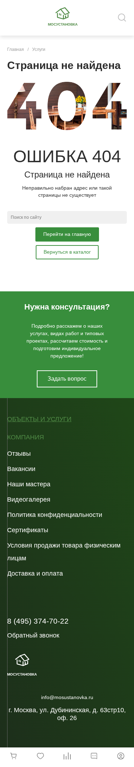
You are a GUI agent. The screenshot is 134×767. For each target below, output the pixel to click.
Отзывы (19, 453)
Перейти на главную (67, 234)
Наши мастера (28, 484)
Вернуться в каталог (67, 252)
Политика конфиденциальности (54, 514)
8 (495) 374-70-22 (38, 621)
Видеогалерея (28, 499)
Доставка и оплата (35, 573)
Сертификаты (27, 530)
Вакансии (21, 468)
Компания (25, 437)
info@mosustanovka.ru (67, 697)
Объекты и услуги (39, 419)
